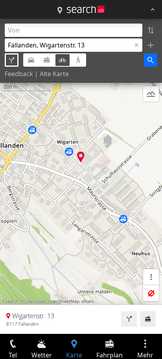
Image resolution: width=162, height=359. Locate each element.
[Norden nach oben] (151, 112)
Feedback (19, 73)
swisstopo (36, 301)
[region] (81, 176)
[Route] (129, 319)
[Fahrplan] (148, 319)
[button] (81, 157)
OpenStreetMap (63, 301)
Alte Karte (54, 73)
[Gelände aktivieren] (151, 94)
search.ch (15, 301)
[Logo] (86, 9)
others (87, 301)
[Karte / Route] (59, 11)
